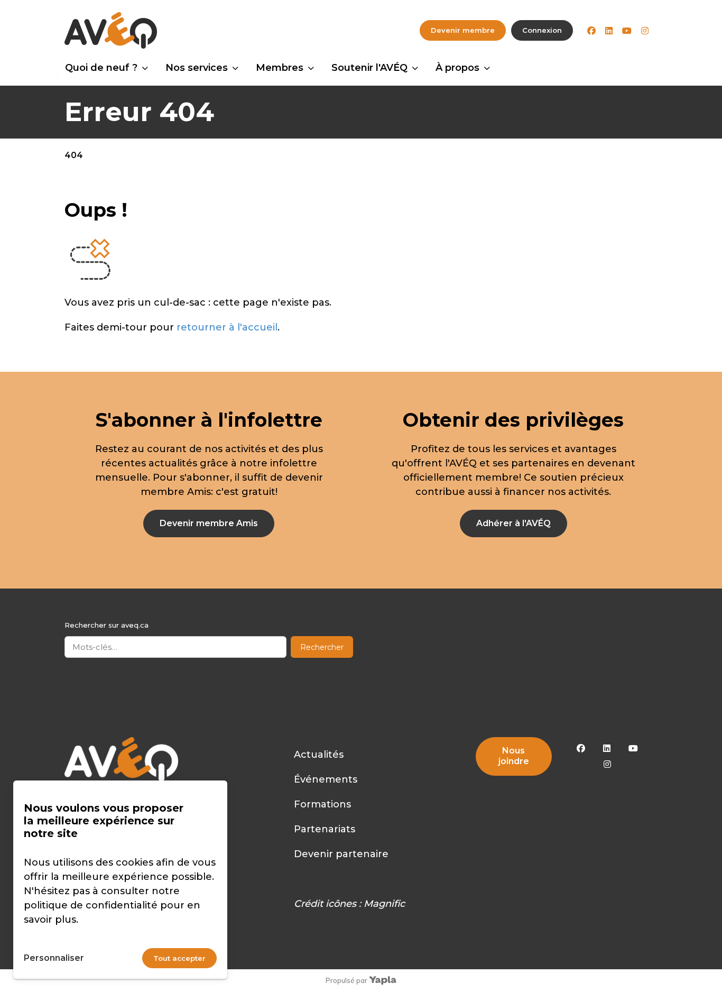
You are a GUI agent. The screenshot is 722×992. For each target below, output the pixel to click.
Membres (279, 68)
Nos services (196, 68)
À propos (457, 68)
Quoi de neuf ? (101, 68)
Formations (322, 804)
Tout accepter (179, 958)
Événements (325, 779)
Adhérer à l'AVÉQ (513, 523)
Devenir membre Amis (209, 523)
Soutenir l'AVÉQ (369, 68)
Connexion (542, 30)
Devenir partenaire (341, 854)
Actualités (319, 754)
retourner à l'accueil (227, 327)
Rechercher (322, 647)
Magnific (384, 904)
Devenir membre (463, 30)
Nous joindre (513, 756)
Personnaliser (54, 958)
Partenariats (324, 829)
